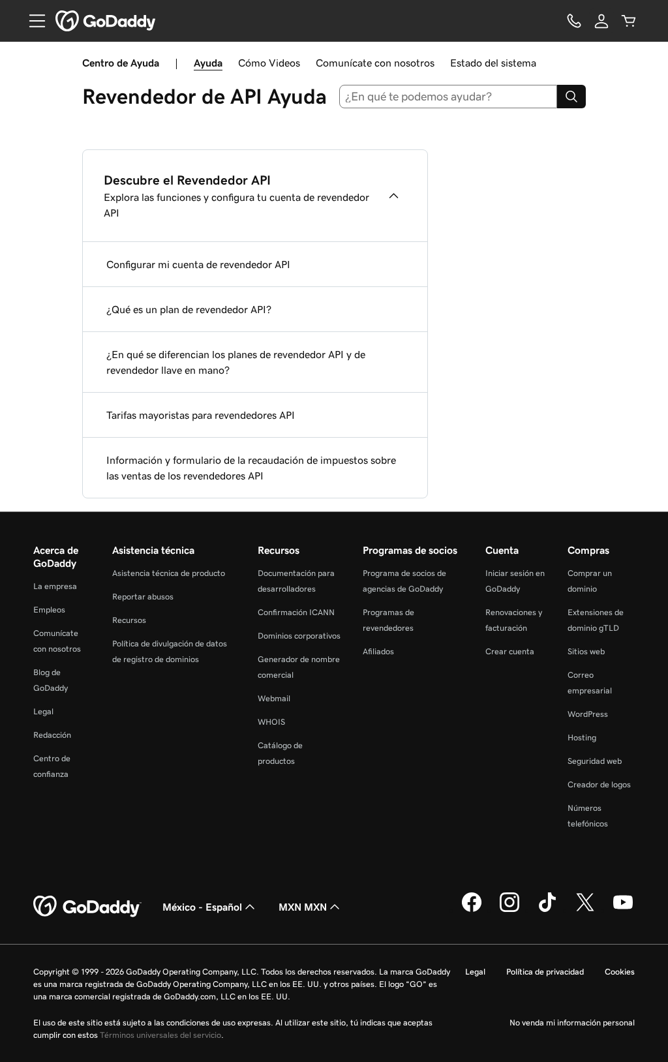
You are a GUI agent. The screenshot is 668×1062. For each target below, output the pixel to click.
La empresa (55, 586)
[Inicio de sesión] (601, 20)
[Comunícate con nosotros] (574, 20)
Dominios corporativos (299, 635)
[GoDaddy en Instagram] (509, 910)
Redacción (52, 735)
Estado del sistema (493, 62)
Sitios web (586, 651)
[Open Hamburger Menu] (32, 21)
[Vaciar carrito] (629, 21)
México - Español (202, 907)
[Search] (571, 96)
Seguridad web (595, 761)
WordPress (588, 714)
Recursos (129, 620)
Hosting (582, 737)
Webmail (274, 698)
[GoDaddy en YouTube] (623, 910)
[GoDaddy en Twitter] (585, 910)
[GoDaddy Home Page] (87, 907)
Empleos (49, 609)
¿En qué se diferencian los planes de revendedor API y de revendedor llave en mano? (235, 362)
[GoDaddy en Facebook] (471, 910)
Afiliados (378, 651)
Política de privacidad (545, 971)
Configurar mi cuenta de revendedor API (198, 264)
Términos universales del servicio (160, 1035)
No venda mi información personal (572, 1022)
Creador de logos (599, 784)
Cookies (620, 971)
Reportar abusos (143, 596)
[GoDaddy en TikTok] (547, 910)
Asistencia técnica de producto (168, 573)
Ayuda (208, 62)
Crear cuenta (509, 651)
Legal (43, 711)
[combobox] (448, 96)
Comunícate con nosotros (375, 62)
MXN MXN (303, 907)
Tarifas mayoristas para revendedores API (200, 415)
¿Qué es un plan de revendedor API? (188, 309)
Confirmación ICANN (296, 612)
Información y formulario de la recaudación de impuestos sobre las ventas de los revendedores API (251, 468)
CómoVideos (269, 62)
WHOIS (271, 722)
